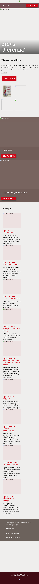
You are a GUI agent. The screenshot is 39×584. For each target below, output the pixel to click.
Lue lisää (4, 73)
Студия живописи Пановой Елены (11, 463)
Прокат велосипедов (9, 231)
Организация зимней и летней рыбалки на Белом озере (11, 361)
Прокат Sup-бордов (8, 397)
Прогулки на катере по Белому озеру (11, 328)
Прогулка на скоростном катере (9, 498)
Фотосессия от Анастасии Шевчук (12, 297)
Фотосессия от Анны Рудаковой (11, 263)
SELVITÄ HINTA (9, 78)
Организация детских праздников (9, 428)
